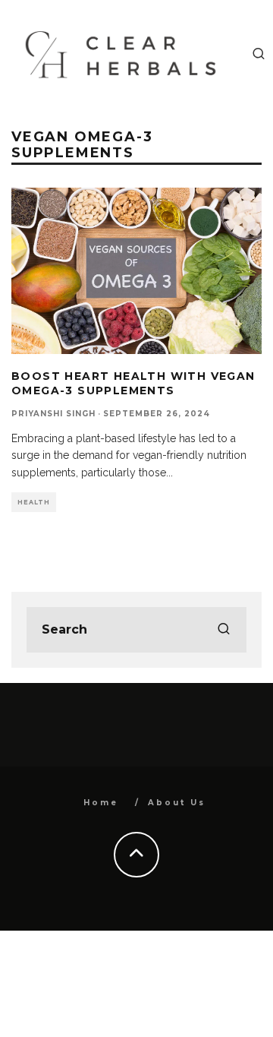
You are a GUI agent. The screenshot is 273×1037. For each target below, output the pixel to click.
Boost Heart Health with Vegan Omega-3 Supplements (133, 383)
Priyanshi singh (53, 414)
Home (100, 803)
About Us (177, 803)
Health (33, 502)
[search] (223, 630)
